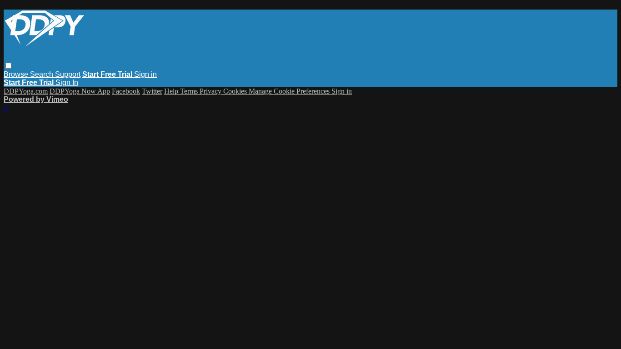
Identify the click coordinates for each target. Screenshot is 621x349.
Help (172, 91)
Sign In (66, 82)
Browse (17, 74)
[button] (8, 66)
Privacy (211, 91)
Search (42, 74)
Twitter (152, 91)
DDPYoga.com (26, 91)
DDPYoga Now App (80, 91)
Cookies (236, 91)
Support (67, 74)
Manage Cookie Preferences (290, 91)
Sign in (145, 74)
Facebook (126, 91)
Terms (190, 91)
